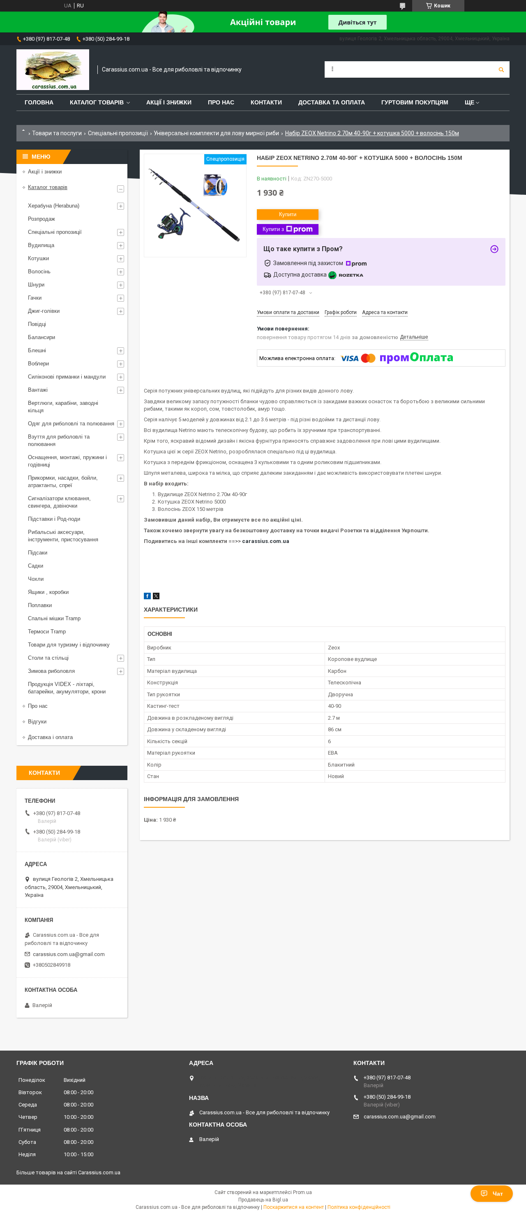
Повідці (37, 324)
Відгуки (37, 721)
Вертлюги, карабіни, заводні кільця (63, 406)
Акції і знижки (168, 102)
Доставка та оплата (331, 102)
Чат (498, 1193)
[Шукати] (501, 69)
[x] (156, 597)
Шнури (36, 285)
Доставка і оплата (50, 737)
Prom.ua (302, 1192)
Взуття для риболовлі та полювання (59, 440)
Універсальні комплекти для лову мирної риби (216, 133)
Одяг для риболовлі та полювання (71, 423)
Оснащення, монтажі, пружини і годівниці (67, 461)
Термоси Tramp (47, 631)
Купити (287, 214)
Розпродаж (41, 219)
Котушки (38, 258)
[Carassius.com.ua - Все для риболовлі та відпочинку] (52, 69)
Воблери (38, 363)
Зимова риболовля (51, 671)
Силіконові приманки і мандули (67, 377)
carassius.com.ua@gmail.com (69, 954)
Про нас (221, 102)
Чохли (36, 579)
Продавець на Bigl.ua (263, 1200)
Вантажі (38, 390)
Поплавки (40, 605)
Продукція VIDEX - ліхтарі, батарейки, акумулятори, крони (67, 688)
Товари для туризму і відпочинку (69, 645)
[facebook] (147, 597)
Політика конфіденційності (359, 1207)
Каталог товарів (97, 102)
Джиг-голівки (44, 311)
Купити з (273, 229)
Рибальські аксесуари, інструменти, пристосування (63, 536)
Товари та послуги (57, 133)
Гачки (35, 298)
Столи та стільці (48, 658)
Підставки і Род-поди (54, 519)
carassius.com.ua (265, 541)
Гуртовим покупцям (414, 102)
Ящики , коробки (48, 592)
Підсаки (37, 553)
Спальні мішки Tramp (54, 618)
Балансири (41, 337)
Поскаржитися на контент (293, 1207)
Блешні (37, 350)
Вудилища (41, 245)
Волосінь (39, 271)
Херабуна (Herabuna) (53, 206)
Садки (35, 566)
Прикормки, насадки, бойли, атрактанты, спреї (63, 481)
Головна (39, 102)
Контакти (266, 102)
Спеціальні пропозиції (118, 133)
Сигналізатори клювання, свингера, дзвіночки (59, 502)
